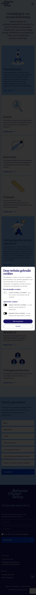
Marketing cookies (5, 313)
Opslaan (18, 326)
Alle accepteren (18, 321)
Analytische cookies (5, 305)
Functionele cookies (5, 292)
